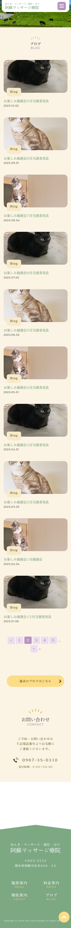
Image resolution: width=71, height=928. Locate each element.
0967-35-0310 (40, 760)
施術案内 (19, 885)
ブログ (52, 897)
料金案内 (52, 885)
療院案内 (19, 897)
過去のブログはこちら (35, 681)
